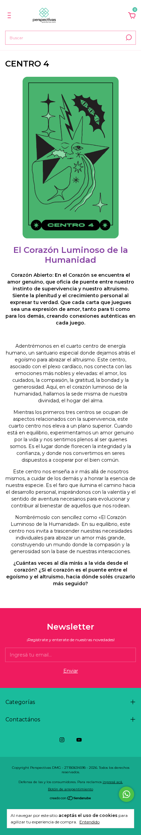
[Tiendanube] (70, 799)
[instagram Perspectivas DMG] (62, 740)
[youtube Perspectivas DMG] (79, 740)
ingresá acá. (113, 782)
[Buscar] (128, 37)
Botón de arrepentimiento (70, 789)
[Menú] (10, 16)
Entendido (89, 821)
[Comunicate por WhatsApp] (126, 794)
